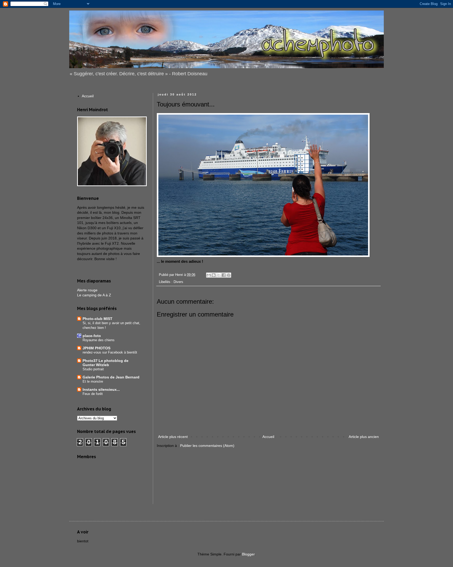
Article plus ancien (364, 437)
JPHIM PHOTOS (96, 348)
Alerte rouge (87, 290)
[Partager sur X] (218, 275)
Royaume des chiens (99, 340)
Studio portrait (93, 369)
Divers (178, 282)
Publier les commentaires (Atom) (207, 445)
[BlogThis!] (213, 275)
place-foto (92, 336)
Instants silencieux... (101, 389)
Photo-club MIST (97, 319)
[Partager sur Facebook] (223, 275)
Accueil (268, 437)
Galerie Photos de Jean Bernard (111, 377)
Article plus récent (173, 437)
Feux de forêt (93, 394)
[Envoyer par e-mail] (208, 275)
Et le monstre (93, 381)
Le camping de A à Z (94, 295)
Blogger (248, 554)
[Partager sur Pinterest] (228, 275)
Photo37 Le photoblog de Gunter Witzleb (105, 363)
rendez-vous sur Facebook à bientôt (110, 352)
